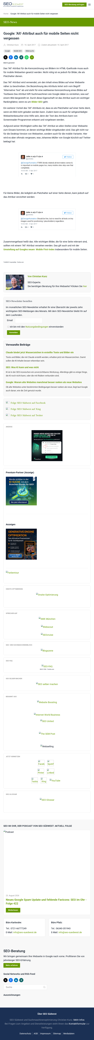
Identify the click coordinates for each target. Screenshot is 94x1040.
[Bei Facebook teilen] (11, 57)
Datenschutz (25, 1033)
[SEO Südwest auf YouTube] (56, 780)
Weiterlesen (13, 910)
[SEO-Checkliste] (47, 445)
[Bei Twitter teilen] (5, 57)
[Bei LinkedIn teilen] (16, 57)
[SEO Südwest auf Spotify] (51, 763)
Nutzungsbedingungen (37, 326)
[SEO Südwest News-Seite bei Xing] (45, 780)
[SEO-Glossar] (47, 799)
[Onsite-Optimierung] (47, 594)
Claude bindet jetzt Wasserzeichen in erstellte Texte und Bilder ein (40, 352)
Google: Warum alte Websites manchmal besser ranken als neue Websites (44, 382)
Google (7, 51)
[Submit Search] (44, 987)
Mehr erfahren (12, 965)
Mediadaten (68, 1033)
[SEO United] (47, 721)
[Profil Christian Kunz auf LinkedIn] (52, 771)
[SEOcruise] (47, 634)
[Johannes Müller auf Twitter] (47, 165)
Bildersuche (30, 51)
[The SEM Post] (47, 733)
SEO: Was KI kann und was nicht (22, 367)
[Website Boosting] (47, 702)
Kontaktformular (77, 1023)
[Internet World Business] (47, 714)
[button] (89, 4)
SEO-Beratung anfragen (74, 4)
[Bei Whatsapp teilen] (27, 57)
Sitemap (57, 1033)
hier (85, 286)
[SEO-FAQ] (47, 666)
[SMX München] (47, 618)
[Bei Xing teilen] (21, 57)
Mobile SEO (18, 51)
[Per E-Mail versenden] (32, 57)
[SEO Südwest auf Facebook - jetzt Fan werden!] (42, 763)
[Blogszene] (47, 650)
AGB (36, 1033)
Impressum (45, 1033)
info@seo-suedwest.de (25, 932)
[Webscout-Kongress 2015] (47, 626)
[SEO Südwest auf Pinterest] (42, 771)
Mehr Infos (78, 1019)
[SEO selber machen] (47, 684)
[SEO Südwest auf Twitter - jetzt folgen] (35, 780)
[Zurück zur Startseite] (13, 4)
